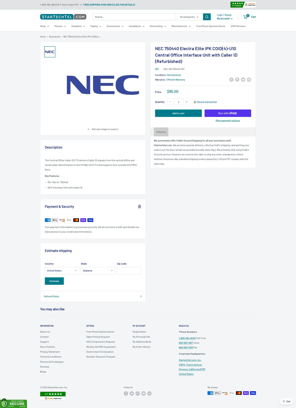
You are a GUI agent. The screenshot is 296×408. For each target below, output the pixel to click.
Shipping (161, 131)
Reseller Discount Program (100, 356)
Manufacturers (179, 26)
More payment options (228, 120)
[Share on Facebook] (231, 79)
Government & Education (100, 351)
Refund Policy (51, 296)
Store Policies (47, 346)
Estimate (54, 281)
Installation (135, 26)
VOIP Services (238, 26)
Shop (43, 26)
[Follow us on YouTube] (143, 393)
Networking (156, 26)
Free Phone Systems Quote (210, 26)
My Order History (141, 346)
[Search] (207, 16)
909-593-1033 (186, 347)
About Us (45, 331)
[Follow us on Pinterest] (138, 393)
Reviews (44, 366)
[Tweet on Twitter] (243, 79)
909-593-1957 (186, 342)
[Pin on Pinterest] (237, 79)
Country (49, 263)
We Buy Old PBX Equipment (101, 346)
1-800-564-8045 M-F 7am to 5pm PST (59, 4)
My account (223, 18)
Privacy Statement (50, 351)
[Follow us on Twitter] (132, 393)
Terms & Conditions (50, 356)
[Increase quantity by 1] (186, 102)
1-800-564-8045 (187, 338)
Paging (94, 26)
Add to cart (178, 113)
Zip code (121, 263)
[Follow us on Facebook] (126, 393)
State (84, 263)
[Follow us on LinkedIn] (149, 393)
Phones (58, 26)
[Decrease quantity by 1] (170, 102)
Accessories (113, 26)
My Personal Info (141, 336)
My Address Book (142, 341)
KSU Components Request (100, 341)
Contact (44, 336)
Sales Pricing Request (98, 336)
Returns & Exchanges (52, 361)
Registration (139, 331)
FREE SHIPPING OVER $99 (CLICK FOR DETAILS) (109, 4)
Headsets (76, 26)
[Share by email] (249, 79)
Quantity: (160, 101)
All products (54, 36)
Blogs (43, 371)
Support (44, 341)
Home (43, 36)
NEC (157, 69)
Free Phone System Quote (100, 331)
